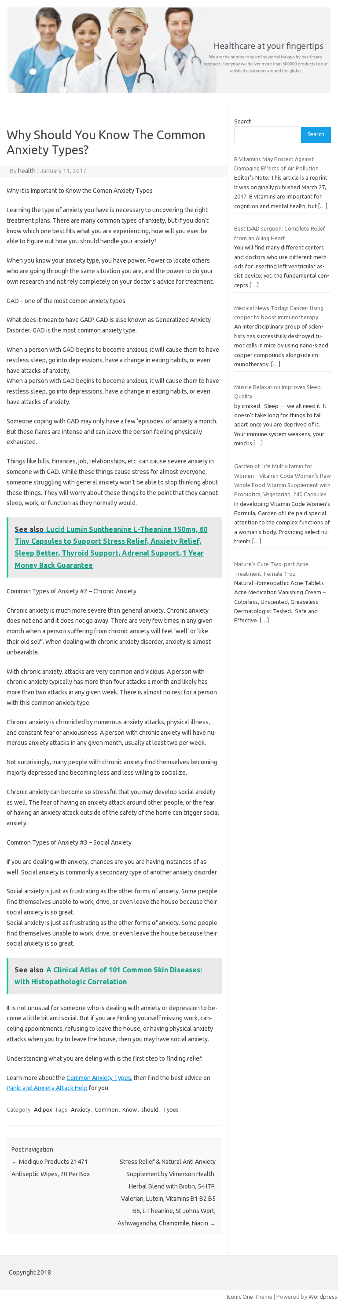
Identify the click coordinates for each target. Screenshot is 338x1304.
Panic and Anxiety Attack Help (47, 1087)
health (27, 170)
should (149, 1109)
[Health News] (169, 90)
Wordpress (323, 1296)
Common (106, 1109)
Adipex (43, 1109)
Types (171, 1109)
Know (129, 1109)
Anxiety (80, 1109)
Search (243, 121)
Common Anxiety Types (98, 1077)
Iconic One (240, 1296)
